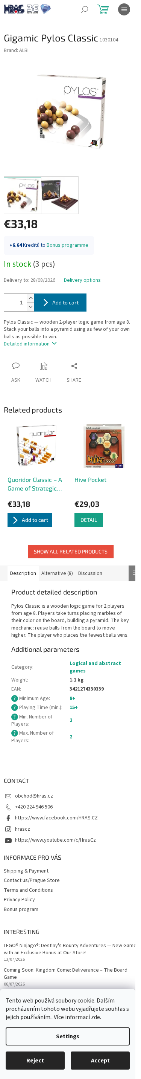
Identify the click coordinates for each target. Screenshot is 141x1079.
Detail (88, 520)
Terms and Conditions (28, 890)
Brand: (16, 50)
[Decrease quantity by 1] (30, 307)
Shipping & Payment (26, 871)
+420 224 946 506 (34, 807)
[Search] (84, 9)
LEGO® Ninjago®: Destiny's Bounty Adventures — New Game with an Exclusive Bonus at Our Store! (70, 949)
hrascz (22, 829)
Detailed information (27, 344)
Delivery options (82, 280)
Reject (35, 1060)
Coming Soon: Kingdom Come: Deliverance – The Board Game (65, 974)
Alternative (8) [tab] (57, 573)
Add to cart (65, 302)
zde (95, 1017)
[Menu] (124, 9)
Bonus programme (67, 245)
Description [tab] (23, 573)
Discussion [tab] (90, 573)
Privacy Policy (19, 899)
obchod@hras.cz (34, 796)
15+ (74, 707)
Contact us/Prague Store (32, 880)
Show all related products (71, 551)
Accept (100, 1060)
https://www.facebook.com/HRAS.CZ (56, 818)
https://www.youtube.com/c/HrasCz (55, 840)
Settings (67, 1036)
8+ (72, 698)
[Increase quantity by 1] (30, 298)
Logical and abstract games (95, 667)
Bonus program (21, 909)
